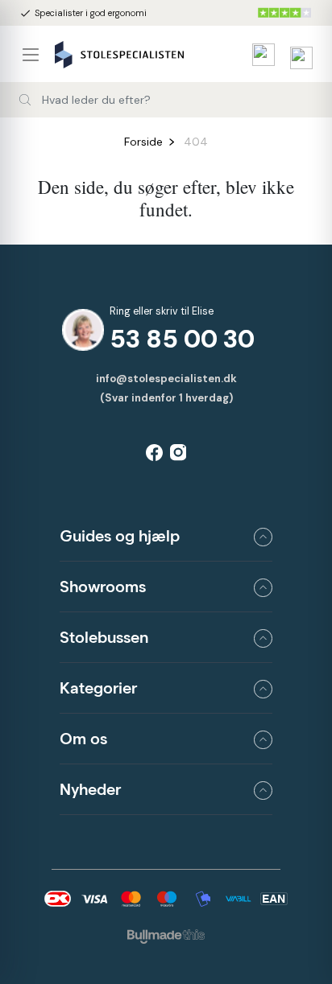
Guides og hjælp (120, 536)
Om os (83, 739)
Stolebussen (104, 637)
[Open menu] (37, 54)
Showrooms (103, 586)
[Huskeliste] (259, 54)
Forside (143, 141)
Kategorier (98, 688)
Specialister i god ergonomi (83, 13)
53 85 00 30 (182, 339)
